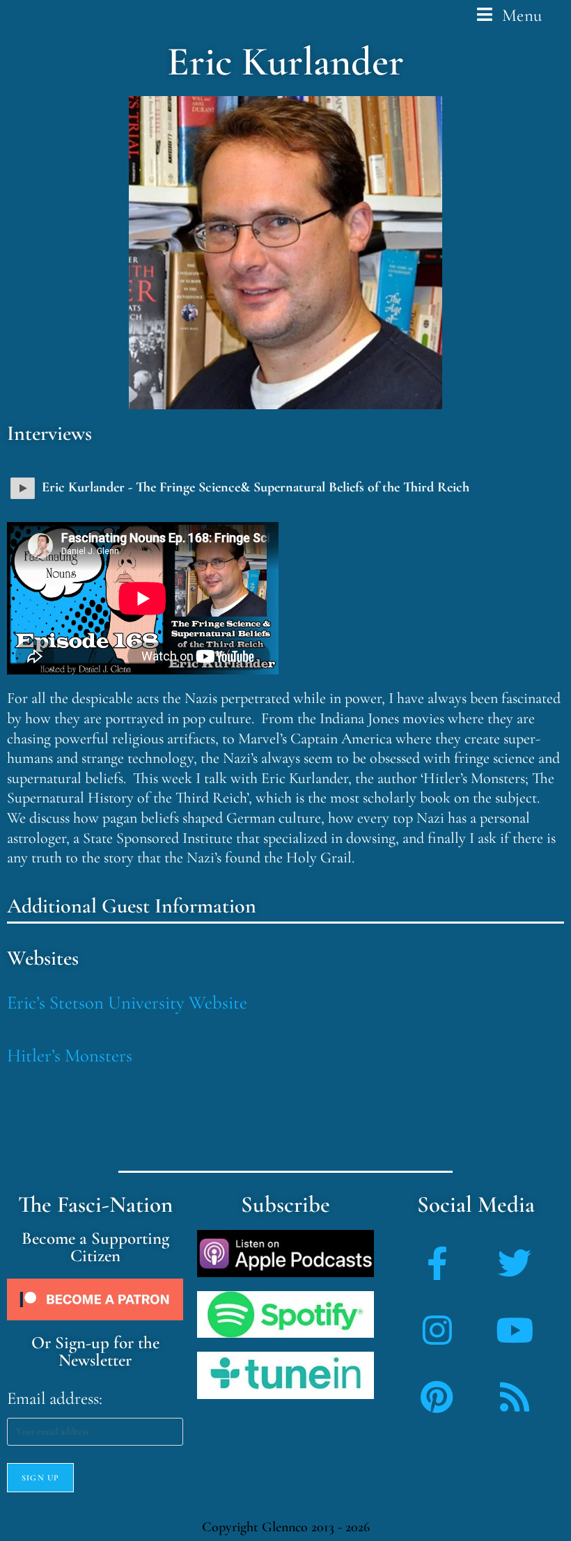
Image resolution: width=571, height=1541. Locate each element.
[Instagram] (437, 1330)
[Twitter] (514, 1263)
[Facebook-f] (437, 1263)
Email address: (54, 1398)
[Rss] (514, 1397)
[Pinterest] (437, 1397)
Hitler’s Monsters (69, 1055)
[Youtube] (514, 1330)
